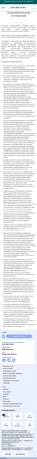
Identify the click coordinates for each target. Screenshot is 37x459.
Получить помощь (19, 336)
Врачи (5, 396)
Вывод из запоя (8, 368)
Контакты (6, 399)
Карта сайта (6, 401)
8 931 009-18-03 (18, 8)
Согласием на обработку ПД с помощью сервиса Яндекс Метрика (21, 454)
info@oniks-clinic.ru (9, 354)
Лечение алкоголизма (9, 376)
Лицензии (6, 394)
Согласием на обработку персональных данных (13, 452)
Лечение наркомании (9, 378)
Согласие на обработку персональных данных (16, 209)
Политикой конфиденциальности (25, 204)
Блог (4, 387)
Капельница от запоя (9, 371)
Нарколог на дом (8, 366)
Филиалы (6, 389)
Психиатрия (6, 383)
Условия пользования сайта (11, 406)
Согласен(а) (19, 456)
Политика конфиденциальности (12, 403)
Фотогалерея (7, 392)
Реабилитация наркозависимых (12, 373)
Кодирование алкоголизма (11, 380)
